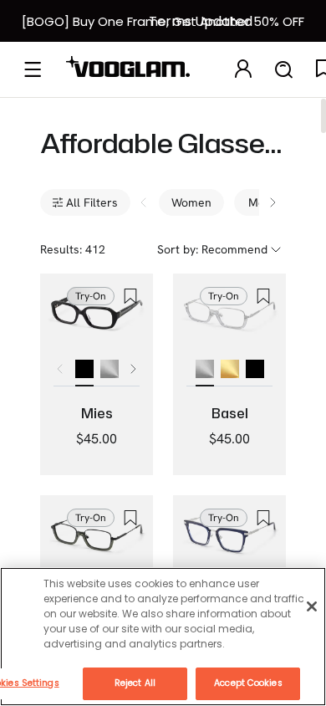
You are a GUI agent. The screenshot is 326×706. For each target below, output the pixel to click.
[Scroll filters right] (272, 202)
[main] (163, 636)
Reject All (135, 683)
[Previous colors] (60, 369)
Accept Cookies (248, 683)
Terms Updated (200, 21)
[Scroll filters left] (143, 202)
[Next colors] (133, 369)
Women (191, 202)
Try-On (90, 296)
